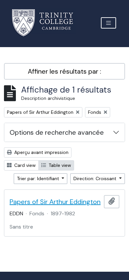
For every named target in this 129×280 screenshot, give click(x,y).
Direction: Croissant (95, 178)
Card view (24, 165)
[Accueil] (46, 22)
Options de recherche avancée (57, 132)
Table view (59, 165)
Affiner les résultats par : (64, 71)
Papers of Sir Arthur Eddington (55, 202)
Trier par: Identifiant (39, 178)
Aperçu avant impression (40, 152)
